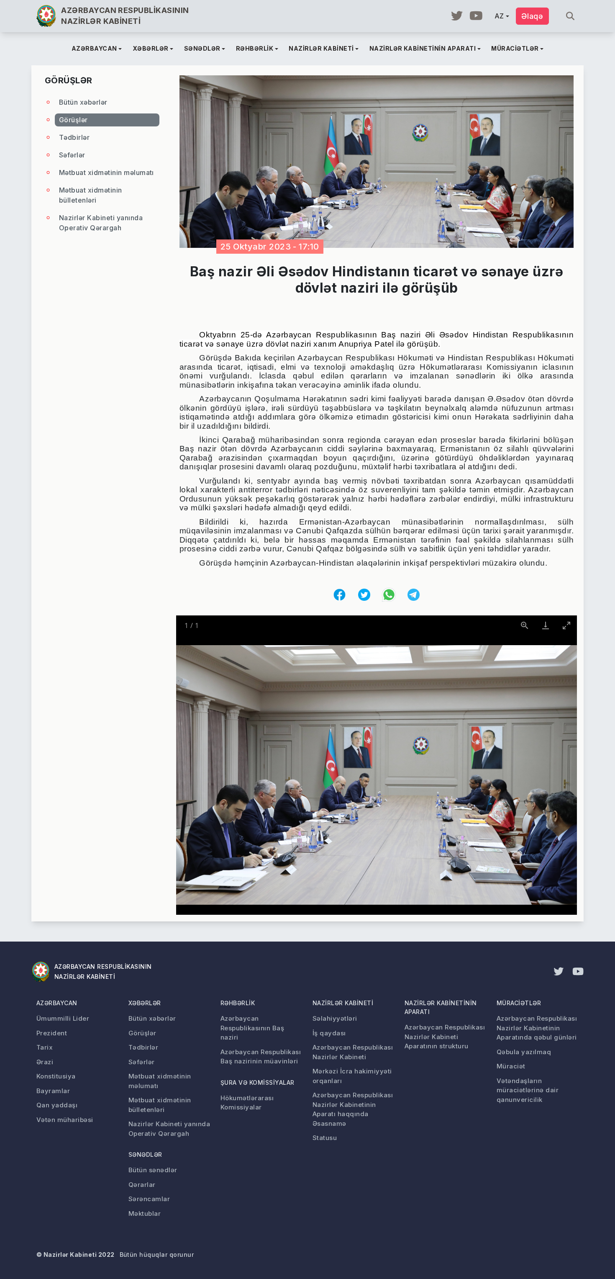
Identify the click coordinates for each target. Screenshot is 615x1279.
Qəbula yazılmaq (524, 1052)
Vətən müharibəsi (64, 1120)
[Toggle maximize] (566, 625)
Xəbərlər (144, 1002)
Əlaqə (532, 16)
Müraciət (511, 1066)
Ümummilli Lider (62, 1018)
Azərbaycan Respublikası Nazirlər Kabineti (353, 1052)
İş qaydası (329, 1033)
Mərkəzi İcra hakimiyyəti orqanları (352, 1076)
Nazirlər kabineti (343, 1002)
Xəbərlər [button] (151, 48)
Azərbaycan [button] (94, 48)
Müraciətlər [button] (514, 48)
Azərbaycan (56, 1002)
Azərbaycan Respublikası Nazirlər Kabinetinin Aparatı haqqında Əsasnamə (353, 1109)
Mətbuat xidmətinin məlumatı (106, 172)
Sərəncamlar (149, 1199)
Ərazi (44, 1062)
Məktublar (144, 1213)
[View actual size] (524, 625)
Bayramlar (53, 1091)
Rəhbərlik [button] (254, 48)
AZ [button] (499, 16)
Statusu (325, 1138)
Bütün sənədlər (152, 1170)
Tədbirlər (74, 137)
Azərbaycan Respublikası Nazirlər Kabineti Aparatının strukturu (445, 1036)
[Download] (545, 625)
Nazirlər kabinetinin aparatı (441, 1007)
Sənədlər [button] (202, 48)
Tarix (44, 1047)
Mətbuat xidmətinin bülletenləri (90, 195)
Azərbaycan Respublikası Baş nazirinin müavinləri (260, 1056)
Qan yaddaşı (56, 1105)
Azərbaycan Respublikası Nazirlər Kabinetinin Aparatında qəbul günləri (537, 1027)
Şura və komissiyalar (257, 1082)
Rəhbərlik (237, 1002)
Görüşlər (73, 120)
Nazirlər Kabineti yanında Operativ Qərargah (101, 223)
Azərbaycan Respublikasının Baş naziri (252, 1027)
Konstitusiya (56, 1076)
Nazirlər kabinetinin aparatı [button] (422, 48)
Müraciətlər (519, 1002)
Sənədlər (145, 1154)
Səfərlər (72, 155)
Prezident (51, 1033)
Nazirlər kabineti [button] (321, 48)
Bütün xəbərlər (83, 102)
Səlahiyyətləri (335, 1018)
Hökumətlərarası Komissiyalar (247, 1103)
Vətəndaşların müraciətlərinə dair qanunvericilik (528, 1090)
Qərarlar (142, 1185)
